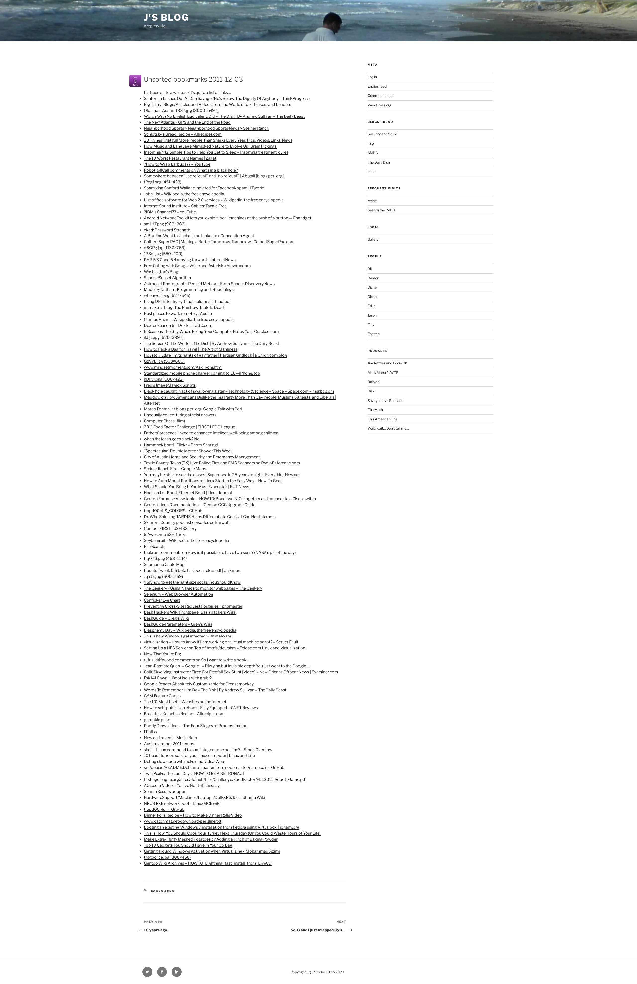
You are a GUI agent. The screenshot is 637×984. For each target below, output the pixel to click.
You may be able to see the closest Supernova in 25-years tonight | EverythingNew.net (222, 474)
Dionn (372, 296)
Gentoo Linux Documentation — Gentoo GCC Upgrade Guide (199, 504)
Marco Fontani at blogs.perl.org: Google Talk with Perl (193, 409)
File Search (154, 546)
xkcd (371, 171)
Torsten (374, 334)
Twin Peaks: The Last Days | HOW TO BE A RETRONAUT (194, 773)
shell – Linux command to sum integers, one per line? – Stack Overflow (208, 749)
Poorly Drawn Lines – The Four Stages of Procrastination (195, 725)
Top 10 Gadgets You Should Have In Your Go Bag (188, 845)
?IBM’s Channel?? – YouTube (170, 212)
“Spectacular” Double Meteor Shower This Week (188, 451)
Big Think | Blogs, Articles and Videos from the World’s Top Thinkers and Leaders (217, 104)
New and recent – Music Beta (170, 737)
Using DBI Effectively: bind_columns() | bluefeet (187, 301)
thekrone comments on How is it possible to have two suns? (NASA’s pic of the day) (220, 552)
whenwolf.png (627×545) (167, 295)
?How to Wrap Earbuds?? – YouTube (177, 164)
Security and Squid (382, 134)
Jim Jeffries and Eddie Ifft (387, 363)
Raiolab (373, 382)
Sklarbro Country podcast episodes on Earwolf (187, 522)
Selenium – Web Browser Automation (178, 594)
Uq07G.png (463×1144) (165, 558)
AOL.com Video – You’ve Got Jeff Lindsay (182, 785)
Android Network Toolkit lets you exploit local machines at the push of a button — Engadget (227, 218)
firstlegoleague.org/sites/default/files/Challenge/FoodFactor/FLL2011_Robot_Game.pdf (225, 779)
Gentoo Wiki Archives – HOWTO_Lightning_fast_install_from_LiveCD (208, 863)
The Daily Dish (379, 162)
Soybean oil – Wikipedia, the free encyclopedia (186, 540)
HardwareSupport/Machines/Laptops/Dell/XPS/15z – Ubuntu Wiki (204, 797)
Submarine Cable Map (164, 564)
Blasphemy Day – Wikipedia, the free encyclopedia (190, 630)
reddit (372, 201)
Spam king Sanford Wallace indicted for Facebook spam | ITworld (204, 188)
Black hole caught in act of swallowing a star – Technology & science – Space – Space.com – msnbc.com (239, 391)
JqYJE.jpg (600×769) (163, 576)
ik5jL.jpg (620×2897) (164, 337)
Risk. (371, 391)
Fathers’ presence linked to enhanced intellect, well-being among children (211, 433)
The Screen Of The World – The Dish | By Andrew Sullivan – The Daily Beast (211, 343)
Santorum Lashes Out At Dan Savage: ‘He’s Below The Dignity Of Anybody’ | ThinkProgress (226, 98)
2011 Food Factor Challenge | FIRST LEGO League (189, 427)
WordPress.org (379, 105)
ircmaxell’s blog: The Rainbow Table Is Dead (184, 307)
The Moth (375, 409)
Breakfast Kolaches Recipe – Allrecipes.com (184, 713)
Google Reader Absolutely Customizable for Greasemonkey (199, 684)
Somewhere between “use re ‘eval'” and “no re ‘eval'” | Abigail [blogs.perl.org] (214, 176)
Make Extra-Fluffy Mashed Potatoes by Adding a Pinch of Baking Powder (211, 839)
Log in (372, 77)
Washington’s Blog (161, 271)
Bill (370, 269)
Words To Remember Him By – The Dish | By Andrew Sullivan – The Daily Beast (215, 690)
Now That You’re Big (162, 654)
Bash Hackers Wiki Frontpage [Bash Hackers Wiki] (190, 612)
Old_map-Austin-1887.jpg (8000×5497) (181, 110)
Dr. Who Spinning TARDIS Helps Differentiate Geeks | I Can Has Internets (210, 516)
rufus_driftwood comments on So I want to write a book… (196, 660)
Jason (372, 315)
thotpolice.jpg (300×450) (167, 857)
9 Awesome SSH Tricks (165, 534)
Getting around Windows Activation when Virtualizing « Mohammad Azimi (212, 851)
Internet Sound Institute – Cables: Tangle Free (185, 206)
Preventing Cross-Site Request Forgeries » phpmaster (193, 606)
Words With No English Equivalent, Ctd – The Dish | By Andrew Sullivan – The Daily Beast (224, 116)
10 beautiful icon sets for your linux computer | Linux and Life (199, 755)
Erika (372, 306)
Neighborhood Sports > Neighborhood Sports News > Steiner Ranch (206, 128)
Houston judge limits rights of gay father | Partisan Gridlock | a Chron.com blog (215, 355)
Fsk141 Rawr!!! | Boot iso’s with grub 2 (178, 678)
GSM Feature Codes (162, 696)
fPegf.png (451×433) (162, 182)
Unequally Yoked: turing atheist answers (180, 415)
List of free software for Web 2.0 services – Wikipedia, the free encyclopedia (214, 200)
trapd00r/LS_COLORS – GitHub (173, 510)
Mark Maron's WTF (383, 372)
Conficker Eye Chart (162, 600)
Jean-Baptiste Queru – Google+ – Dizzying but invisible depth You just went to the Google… (226, 666)
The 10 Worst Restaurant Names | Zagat (180, 158)
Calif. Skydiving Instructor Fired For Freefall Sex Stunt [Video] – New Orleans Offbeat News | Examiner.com (241, 672)
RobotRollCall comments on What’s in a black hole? (191, 170)
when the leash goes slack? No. (172, 439)
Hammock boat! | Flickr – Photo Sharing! (181, 445)
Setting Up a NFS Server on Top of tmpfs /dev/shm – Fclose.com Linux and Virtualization (224, 648)
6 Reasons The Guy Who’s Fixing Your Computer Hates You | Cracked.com (211, 331)
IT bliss (150, 731)
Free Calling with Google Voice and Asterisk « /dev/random (197, 265)
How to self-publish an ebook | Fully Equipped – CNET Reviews (201, 707)
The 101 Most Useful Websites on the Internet (185, 701)
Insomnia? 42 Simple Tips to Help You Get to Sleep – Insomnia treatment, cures (216, 152)
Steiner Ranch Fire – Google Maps (175, 468)
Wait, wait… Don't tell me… (388, 428)
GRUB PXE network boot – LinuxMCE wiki (182, 803)
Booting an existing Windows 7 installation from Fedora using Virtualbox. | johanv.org (221, 827)
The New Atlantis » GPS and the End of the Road (187, 122)
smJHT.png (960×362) (165, 224)
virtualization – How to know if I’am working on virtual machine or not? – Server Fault (221, 642)
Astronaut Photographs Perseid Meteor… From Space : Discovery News (209, 283)
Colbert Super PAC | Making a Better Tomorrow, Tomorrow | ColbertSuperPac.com (219, 241)
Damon (373, 278)
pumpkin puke (157, 719)
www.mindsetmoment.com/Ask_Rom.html (183, 367)
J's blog (166, 17)
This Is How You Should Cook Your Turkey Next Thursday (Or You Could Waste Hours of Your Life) (232, 833)
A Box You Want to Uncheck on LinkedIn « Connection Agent (199, 235)
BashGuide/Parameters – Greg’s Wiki (178, 624)
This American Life (382, 419)
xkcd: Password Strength (167, 230)
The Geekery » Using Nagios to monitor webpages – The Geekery (203, 588)
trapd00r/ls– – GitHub (164, 809)
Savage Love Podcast (385, 400)
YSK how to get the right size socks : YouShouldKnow (192, 582)
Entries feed (377, 86)
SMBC (373, 153)
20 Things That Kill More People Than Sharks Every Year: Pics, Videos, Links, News (218, 140)
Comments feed (380, 95)
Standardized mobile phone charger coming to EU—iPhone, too (202, 373)
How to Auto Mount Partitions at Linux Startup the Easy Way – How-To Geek (213, 480)
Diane (372, 287)
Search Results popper (164, 791)
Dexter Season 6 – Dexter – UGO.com (178, 325)
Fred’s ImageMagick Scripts (170, 385)
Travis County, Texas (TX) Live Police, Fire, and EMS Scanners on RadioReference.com (222, 463)
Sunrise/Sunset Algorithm (167, 277)
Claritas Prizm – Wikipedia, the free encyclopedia (189, 319)
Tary (371, 324)
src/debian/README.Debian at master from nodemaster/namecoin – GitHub (214, 767)
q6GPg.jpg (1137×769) (165, 247)
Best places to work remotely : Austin (178, 313)
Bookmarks (163, 891)
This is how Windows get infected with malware (187, 636)
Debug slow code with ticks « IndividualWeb (184, 761)
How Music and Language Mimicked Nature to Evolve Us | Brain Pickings (210, 146)
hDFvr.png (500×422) (164, 379)
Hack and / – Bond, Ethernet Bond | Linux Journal (188, 492)
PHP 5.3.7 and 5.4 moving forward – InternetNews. (190, 259)
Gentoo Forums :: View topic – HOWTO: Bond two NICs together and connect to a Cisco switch (230, 498)
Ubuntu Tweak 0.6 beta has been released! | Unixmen (192, 570)
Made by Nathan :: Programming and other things (189, 289)
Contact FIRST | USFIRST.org (170, 528)
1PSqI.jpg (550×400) (163, 253)
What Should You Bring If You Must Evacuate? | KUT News (196, 486)
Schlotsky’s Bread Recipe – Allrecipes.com (183, 134)
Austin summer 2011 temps (169, 743)
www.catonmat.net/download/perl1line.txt (182, 821)
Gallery (373, 239)
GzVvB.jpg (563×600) (164, 361)
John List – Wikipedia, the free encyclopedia (184, 194)
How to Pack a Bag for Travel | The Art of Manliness (190, 349)
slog (371, 143)
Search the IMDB (381, 210)
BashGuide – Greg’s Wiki (166, 618)
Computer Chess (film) (164, 421)
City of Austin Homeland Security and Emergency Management (202, 457)
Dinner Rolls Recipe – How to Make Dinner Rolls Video (193, 815)
